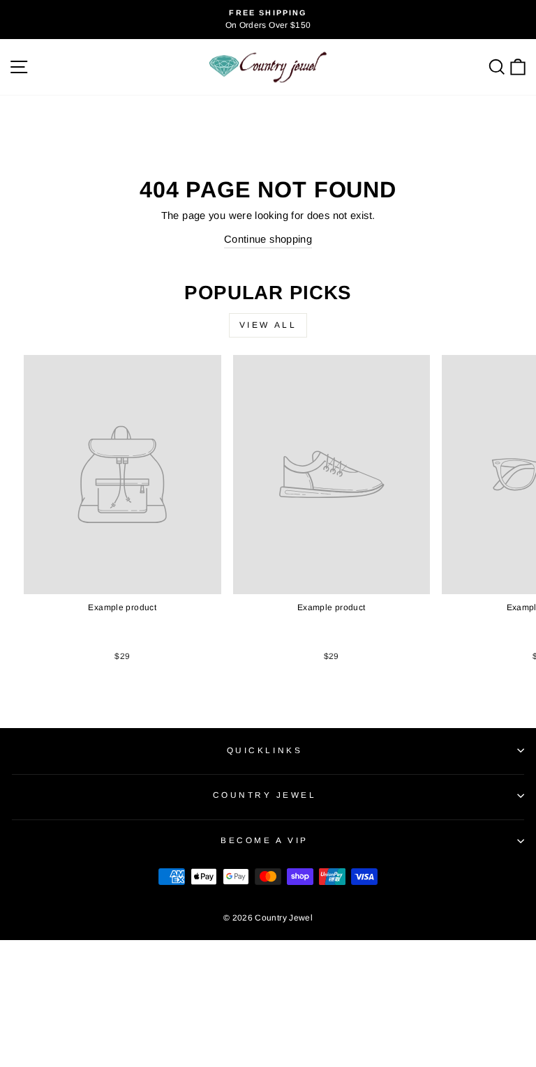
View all (268, 325)
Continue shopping (268, 239)
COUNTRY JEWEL (265, 794)
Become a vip (264, 840)
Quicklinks (264, 750)
